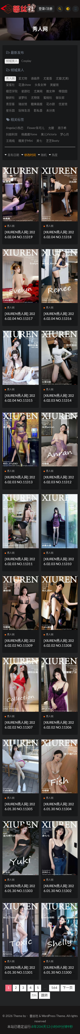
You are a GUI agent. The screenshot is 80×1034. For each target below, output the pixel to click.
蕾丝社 (34, 1016)
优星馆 (63, 104)
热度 (55, 155)
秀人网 (10, 78)
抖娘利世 (12, 134)
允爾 (51, 128)
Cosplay (26, 61)
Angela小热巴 (14, 128)
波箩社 (22, 97)
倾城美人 (12, 61)
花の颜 (50, 104)
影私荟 (38, 110)
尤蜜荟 (47, 78)
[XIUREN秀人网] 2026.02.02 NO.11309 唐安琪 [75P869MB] (20, 645)
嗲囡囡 (63, 91)
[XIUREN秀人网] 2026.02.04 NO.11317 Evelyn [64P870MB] (20, 318)
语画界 (35, 78)
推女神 (50, 91)
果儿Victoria (48, 134)
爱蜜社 (10, 85)
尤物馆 (35, 97)
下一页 (68, 988)
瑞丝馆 (22, 104)
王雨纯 (10, 141)
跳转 (44, 995)
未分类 (50, 110)
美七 (39, 141)
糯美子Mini (25, 141)
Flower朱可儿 (35, 128)
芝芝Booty (52, 141)
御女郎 (60, 97)
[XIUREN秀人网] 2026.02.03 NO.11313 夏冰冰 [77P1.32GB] (20, 482)
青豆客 (10, 104)
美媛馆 (54, 85)
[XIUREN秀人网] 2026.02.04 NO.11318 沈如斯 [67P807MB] (59, 237)
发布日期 (13, 155)
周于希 (62, 128)
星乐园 (10, 110)
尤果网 (38, 91)
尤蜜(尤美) (62, 78)
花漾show (24, 85)
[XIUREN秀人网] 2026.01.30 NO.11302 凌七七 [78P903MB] (59, 891)
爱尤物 (22, 78)
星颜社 (25, 91)
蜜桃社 (47, 97)
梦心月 (64, 134)
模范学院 (12, 91)
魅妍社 (10, 97)
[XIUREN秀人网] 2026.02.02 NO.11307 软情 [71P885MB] (20, 727)
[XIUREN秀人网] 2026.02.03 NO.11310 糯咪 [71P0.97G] (59, 564)
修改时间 (30, 155)
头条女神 (40, 85)
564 (54, 988)
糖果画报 (36, 104)
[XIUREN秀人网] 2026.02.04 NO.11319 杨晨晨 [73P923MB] (20, 237)
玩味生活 (24, 110)
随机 (44, 155)
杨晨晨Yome (29, 134)
